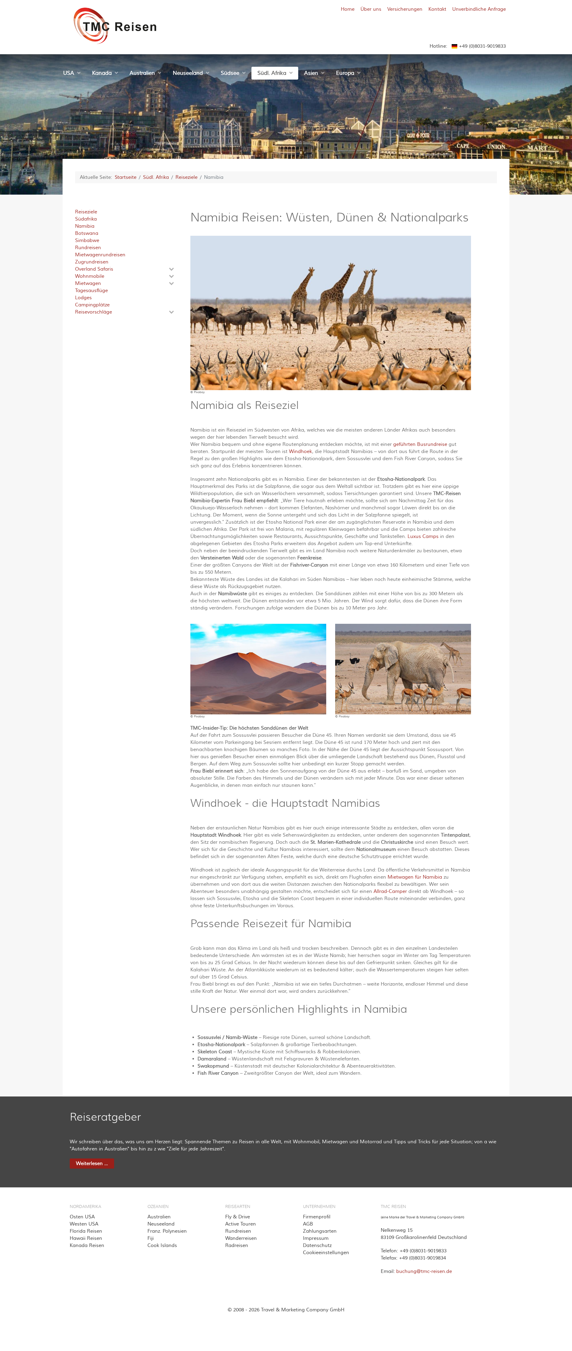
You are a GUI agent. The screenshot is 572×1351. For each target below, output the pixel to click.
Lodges (83, 298)
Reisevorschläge (93, 312)
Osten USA (82, 1217)
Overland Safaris (94, 269)
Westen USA (84, 1224)
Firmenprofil (316, 1217)
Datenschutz (317, 1245)
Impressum (316, 1238)
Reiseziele (86, 212)
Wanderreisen (241, 1238)
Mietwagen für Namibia (415, 877)
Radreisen (236, 1245)
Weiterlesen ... (92, 1164)
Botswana (86, 233)
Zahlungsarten (320, 1231)
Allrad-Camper (390, 891)
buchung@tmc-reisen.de (424, 1271)
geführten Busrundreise (420, 444)
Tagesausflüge (91, 291)
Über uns (370, 9)
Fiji (150, 1238)
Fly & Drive (237, 1217)
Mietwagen (88, 283)
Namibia (84, 226)
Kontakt (437, 9)
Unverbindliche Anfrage (479, 9)
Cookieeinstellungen (326, 1253)
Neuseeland (161, 1224)
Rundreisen (88, 248)
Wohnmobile (89, 276)
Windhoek (300, 452)
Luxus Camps (423, 536)
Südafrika (86, 219)
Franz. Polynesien (167, 1231)
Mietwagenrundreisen (100, 255)
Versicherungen (404, 9)
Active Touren (240, 1224)
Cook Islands (162, 1245)
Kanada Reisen (87, 1245)
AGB (308, 1224)
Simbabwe (87, 240)
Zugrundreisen (91, 262)
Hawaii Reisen (86, 1238)
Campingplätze (92, 305)
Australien (159, 1217)
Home (348, 9)
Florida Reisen (86, 1231)
